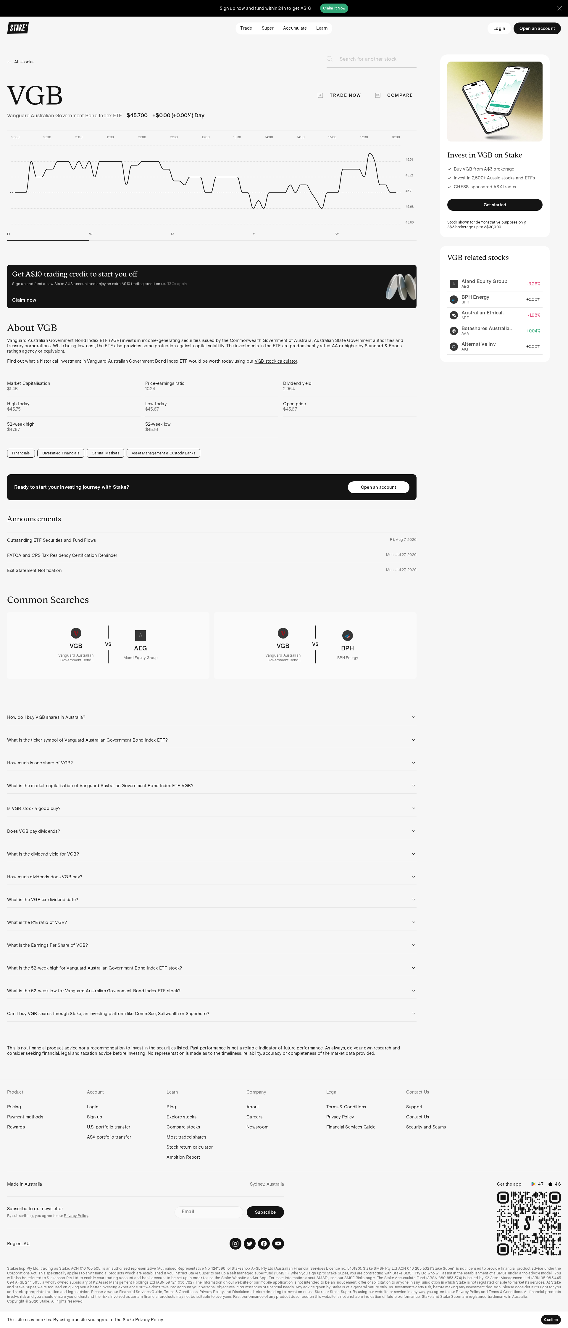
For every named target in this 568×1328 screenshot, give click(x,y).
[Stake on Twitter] (250, 1244)
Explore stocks (181, 1117)
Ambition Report (183, 1157)
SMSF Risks (354, 1278)
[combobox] (378, 60)
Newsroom (257, 1127)
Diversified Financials (61, 453)
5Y (337, 234)
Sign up (94, 1117)
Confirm (551, 1320)
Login (499, 28)
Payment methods (25, 1117)
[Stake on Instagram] (235, 1244)
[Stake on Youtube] (278, 1244)
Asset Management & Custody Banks (163, 453)
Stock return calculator (190, 1147)
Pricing (14, 1106)
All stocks (24, 62)
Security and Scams (426, 1127)
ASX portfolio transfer (109, 1137)
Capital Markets (105, 453)
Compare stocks (183, 1127)
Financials (21, 453)
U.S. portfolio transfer (108, 1127)
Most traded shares (186, 1137)
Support (414, 1106)
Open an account (378, 487)
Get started (495, 204)
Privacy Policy (340, 1117)
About (252, 1106)
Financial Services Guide (350, 1127)
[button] (212, 717)
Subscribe (265, 1212)
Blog (171, 1106)
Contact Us (417, 1117)
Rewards (16, 1127)
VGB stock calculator (276, 361)
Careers (254, 1117)
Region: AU (18, 1243)
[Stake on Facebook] (264, 1244)
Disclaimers (242, 1292)
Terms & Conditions (346, 1106)
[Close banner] (559, 8)
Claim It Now (334, 8)
